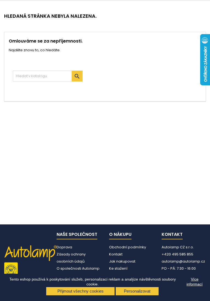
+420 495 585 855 (177, 254)
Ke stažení (118, 268)
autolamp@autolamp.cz (183, 261)
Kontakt (115, 254)
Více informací (194, 281)
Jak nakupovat (122, 261)
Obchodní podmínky (127, 247)
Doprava (64, 247)
